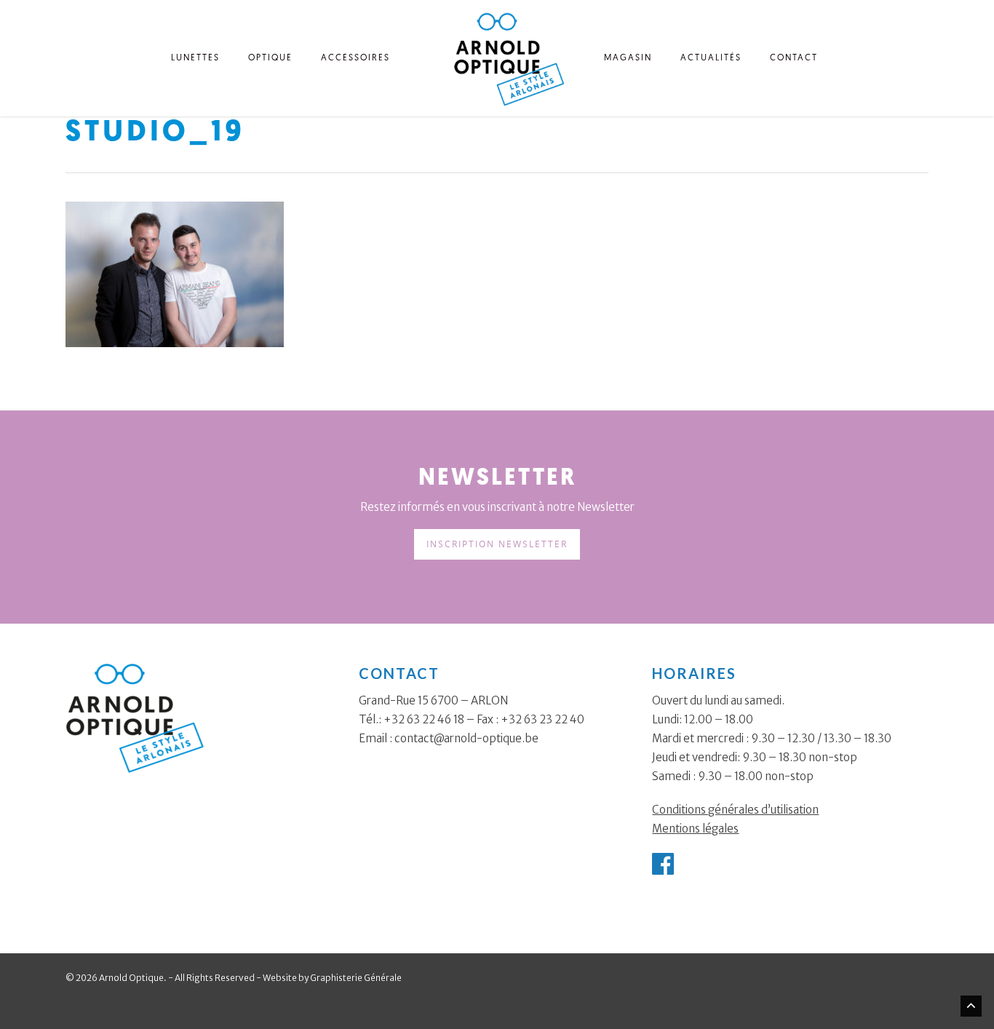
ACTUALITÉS (710, 58)
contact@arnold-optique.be (466, 738)
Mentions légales (695, 828)
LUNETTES (195, 58)
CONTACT (794, 58)
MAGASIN (628, 58)
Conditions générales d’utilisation (735, 810)
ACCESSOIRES (355, 58)
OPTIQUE (270, 58)
